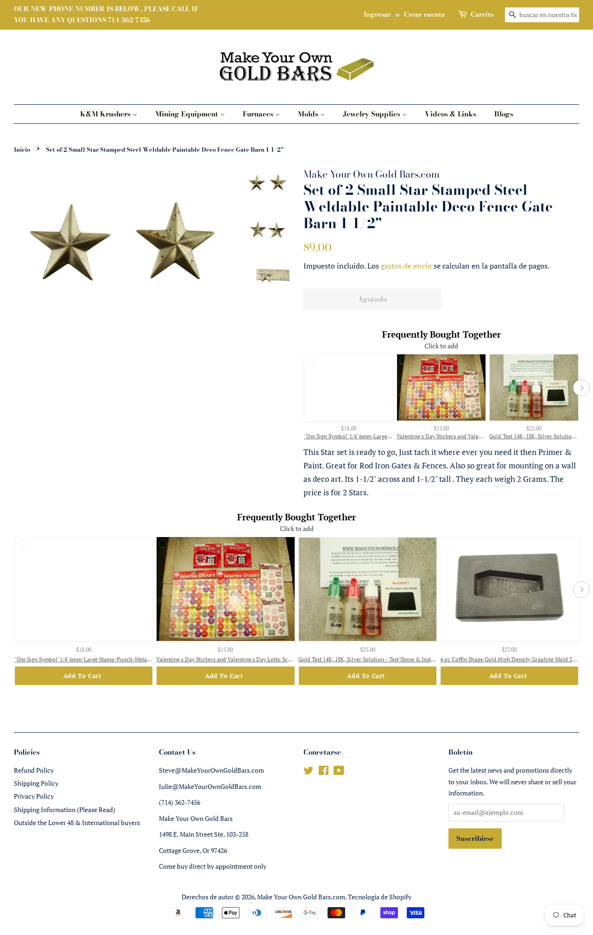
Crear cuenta (424, 14)
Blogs (503, 114)
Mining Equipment (187, 114)
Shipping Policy (36, 783)
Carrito (482, 14)
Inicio (22, 149)
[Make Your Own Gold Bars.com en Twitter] (308, 772)
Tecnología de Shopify (379, 896)
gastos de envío (406, 266)
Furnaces (259, 114)
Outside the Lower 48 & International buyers (77, 822)
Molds (309, 114)
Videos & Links (450, 114)
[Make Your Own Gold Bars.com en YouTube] (339, 772)
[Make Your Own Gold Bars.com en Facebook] (323, 772)
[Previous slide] (301, 387)
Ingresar (377, 14)
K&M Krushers (106, 114)
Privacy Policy (34, 796)
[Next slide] (581, 387)
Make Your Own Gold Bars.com (301, 896)
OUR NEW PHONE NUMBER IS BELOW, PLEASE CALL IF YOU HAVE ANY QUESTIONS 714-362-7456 (106, 14)
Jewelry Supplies (372, 114)
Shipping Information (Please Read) (64, 809)
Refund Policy (34, 770)
